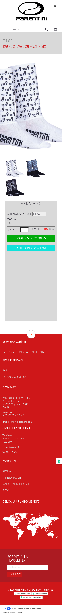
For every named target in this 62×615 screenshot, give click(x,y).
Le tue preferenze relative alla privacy (26, 608)
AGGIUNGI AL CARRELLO (31, 238)
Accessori (24, 46)
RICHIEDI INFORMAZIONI (31, 248)
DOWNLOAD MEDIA (14, 377)
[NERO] (15, 187)
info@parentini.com (21, 421)
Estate (13, 46)
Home (5, 46)
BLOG (5, 490)
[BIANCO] (15, 168)
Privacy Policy (23, 593)
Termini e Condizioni (32, 597)
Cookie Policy (41, 593)
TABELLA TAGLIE (11, 477)
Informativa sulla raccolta (13, 612)
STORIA (6, 471)
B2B (4, 369)
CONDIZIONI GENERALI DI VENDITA (23, 352)
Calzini (34, 46)
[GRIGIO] (35, 168)
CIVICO (43, 46)
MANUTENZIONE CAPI (15, 484)
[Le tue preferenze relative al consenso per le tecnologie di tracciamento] (59, 461)
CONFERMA (14, 574)
